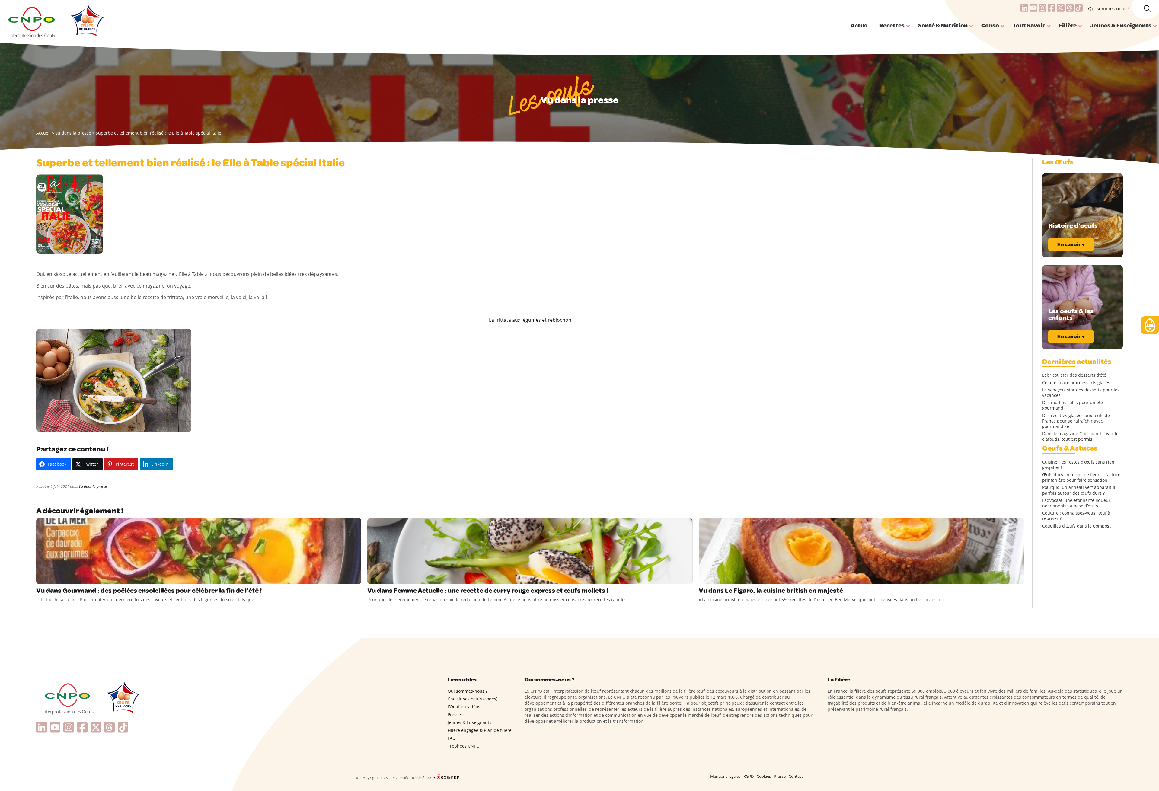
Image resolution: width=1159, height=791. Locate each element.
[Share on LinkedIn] (66, 578)
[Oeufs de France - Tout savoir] (86, 21)
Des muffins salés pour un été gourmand (1072, 405)
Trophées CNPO (464, 746)
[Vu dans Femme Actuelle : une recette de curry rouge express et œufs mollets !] (529, 551)
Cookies (764, 776)
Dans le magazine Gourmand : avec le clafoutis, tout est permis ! (1080, 436)
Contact (796, 776)
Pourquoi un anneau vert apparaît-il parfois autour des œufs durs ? (1078, 490)
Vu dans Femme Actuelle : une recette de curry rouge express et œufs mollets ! (487, 590)
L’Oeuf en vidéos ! (465, 707)
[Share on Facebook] (41, 578)
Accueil (43, 133)
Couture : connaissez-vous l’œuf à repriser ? (1076, 515)
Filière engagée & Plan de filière (480, 730)
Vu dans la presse (73, 133)
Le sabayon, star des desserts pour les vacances (1080, 392)
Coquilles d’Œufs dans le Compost (1076, 526)
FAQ (452, 738)
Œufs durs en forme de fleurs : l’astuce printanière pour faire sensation (1081, 477)
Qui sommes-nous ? (1108, 8)
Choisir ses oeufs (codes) (472, 699)
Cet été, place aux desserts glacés (1076, 382)
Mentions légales (725, 776)
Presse (454, 714)
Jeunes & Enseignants (469, 722)
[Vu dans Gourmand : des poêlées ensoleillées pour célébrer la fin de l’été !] (198, 551)
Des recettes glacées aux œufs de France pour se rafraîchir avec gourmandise (1076, 421)
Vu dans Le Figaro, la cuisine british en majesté (771, 590)
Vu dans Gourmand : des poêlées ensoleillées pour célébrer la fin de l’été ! (149, 590)
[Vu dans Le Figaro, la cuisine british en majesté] (861, 551)
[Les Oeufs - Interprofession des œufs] (32, 21)
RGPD (748, 776)
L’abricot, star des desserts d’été (1074, 375)
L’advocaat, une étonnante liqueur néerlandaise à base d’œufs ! (1076, 503)
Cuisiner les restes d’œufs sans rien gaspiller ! (1078, 464)
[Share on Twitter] (54, 578)
